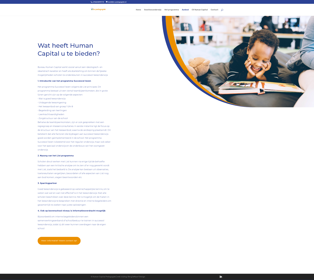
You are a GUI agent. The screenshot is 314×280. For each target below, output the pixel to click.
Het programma (171, 10)
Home (138, 10)
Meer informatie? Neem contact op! (59, 241)
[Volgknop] (220, 276)
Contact (214, 10)
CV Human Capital (200, 10)
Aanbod (185, 10)
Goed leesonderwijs (152, 10)
